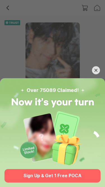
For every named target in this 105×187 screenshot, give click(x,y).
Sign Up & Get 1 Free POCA (52, 175)
